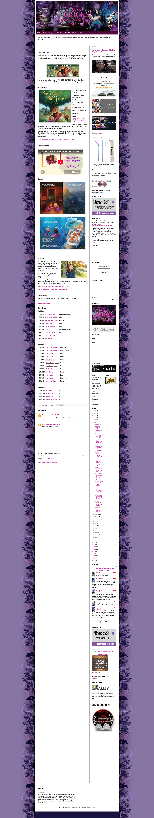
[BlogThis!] (59, 405)
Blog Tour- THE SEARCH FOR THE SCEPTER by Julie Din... (98, 503)
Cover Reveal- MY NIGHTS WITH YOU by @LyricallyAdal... (99, 428)
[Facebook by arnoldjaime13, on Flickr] (98, 181)
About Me (67, 33)
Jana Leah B (45, 424)
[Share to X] (60, 405)
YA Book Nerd (48, 323)
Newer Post (40, 456)
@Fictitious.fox (49, 390)
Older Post (84, 456)
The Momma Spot (50, 354)
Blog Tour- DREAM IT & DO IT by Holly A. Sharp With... (98, 491)
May (96, 528)
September (97, 519)
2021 (95, 420)
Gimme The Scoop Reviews (52, 363)
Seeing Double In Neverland (52, 348)
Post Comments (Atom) (49, 458)
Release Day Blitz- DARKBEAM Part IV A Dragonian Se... (98, 448)
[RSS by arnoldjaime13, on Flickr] (108, 181)
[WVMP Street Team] (94, 672)
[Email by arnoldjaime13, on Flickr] (112, 181)
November (97, 514)
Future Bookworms (50, 360)
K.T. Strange (98, 573)
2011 (95, 558)
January (96, 537)
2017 (95, 544)
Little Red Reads (49, 338)
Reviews (74, 33)
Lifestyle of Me (49, 393)
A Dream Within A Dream (51, 320)
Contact (81, 33)
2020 (95, 422)
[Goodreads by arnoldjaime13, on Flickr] (104, 181)
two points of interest (51, 399)
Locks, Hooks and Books (51, 317)
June (96, 526)
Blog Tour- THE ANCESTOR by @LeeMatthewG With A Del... (99, 442)
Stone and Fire (99, 590)
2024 (95, 413)
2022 (95, 417)
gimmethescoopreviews (52, 366)
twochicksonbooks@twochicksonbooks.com (102, 226)
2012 (95, 556)
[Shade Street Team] (98, 672)
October (97, 517)
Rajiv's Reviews (49, 372)
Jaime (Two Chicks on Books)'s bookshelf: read (104, 569)
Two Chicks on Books (50, 335)
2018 (95, 542)
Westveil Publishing (51, 381)
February (97, 535)
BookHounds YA (49, 375)
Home (38, 33)
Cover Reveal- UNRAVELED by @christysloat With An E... (98, 509)
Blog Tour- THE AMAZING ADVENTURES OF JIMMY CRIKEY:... (98, 462)
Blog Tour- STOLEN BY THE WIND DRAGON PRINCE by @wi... (99, 484)
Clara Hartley (99, 609)
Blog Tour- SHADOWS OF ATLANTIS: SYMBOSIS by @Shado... (98, 455)
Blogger (92, 807)
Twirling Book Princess (51, 326)
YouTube (56, 286)
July (96, 523)
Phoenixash (98, 572)
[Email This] (57, 405)
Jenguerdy (47, 329)
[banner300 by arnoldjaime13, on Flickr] (95, 678)
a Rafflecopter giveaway (44, 303)
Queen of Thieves (99, 602)
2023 (95, 415)
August (96, 521)
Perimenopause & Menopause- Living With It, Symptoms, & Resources (103, 51)
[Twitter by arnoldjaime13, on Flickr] (94, 181)
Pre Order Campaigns (48, 33)
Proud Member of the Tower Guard (104, 654)
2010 (95, 560)
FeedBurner (106, 275)
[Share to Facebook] (62, 405)
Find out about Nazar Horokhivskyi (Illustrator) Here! (52, 289)
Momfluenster (49, 369)
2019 (95, 540)
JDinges (44, 415)
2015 (95, 549)
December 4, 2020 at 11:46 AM (52, 415)
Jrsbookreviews (49, 396)
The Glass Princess (100, 578)
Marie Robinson (99, 591)
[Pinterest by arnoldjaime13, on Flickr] (94, 186)
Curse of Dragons (99, 608)
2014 (95, 551)
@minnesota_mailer (50, 314)
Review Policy (59, 33)
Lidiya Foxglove (99, 579)
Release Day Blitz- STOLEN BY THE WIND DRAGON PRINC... (99, 469)
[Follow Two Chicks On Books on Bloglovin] (97, 193)
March (96, 532)
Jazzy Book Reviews (50, 332)
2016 (95, 547)
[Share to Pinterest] (63, 405)
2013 (95, 553)
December (97, 424)
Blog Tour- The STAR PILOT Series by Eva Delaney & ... (98, 436)
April (96, 530)
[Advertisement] (98, 759)
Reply (43, 419)
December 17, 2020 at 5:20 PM (54, 424)
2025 (95, 411)
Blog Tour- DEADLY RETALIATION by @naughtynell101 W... (99, 497)
